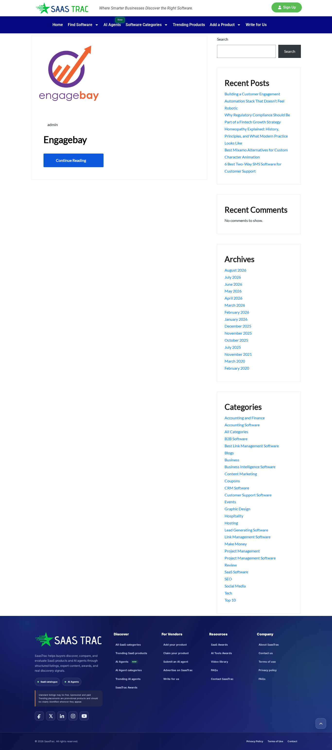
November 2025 (238, 333)
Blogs (229, 452)
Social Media (235, 586)
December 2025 (238, 326)
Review (231, 565)
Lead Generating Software (246, 530)
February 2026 (237, 312)
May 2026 (233, 291)
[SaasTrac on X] (50, 716)
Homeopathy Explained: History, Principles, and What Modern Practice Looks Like (256, 136)
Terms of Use (275, 741)
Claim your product (176, 653)
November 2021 (238, 354)
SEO (228, 578)
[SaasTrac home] (68, 639)
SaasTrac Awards (126, 687)
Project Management (242, 551)
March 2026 (235, 305)
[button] (286, 7)
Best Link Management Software (252, 445)
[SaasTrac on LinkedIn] (61, 716)
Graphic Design (237, 508)
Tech (228, 593)
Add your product (175, 644)
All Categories (236, 431)
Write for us (171, 679)
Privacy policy (268, 670)
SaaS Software (236, 571)
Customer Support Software (248, 495)
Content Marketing (241, 473)
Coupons (232, 480)
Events (230, 501)
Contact (292, 741)
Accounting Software (242, 424)
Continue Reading (71, 160)
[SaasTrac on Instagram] (73, 716)
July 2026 (233, 277)
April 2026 (233, 298)
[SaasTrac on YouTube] (84, 716)
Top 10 (230, 600)
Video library (219, 661)
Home (57, 24)
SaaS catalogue (49, 681)
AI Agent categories (128, 670)
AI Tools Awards (221, 653)
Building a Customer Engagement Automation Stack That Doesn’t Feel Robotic (254, 100)
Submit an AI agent (175, 661)
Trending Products (189, 24)
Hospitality (234, 515)
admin (52, 124)
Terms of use (267, 661)
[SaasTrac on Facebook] (39, 716)
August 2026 (235, 270)
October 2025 (236, 340)
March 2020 (235, 361)
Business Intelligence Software (250, 466)
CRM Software (237, 487)
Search (222, 39)
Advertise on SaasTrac (177, 670)
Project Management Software (250, 558)
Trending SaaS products (131, 653)
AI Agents (73, 681)
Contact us (266, 653)
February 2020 (237, 368)
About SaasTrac (269, 644)
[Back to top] (320, 723)
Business (232, 459)
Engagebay (65, 139)
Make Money (236, 543)
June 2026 (233, 284)
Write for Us (256, 24)
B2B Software (236, 438)
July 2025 (233, 347)
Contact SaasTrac (222, 679)
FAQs (214, 670)
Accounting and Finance (245, 417)
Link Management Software (248, 536)
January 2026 (236, 319)
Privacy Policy (254, 741)
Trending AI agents (127, 679)
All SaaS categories (128, 644)
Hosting (231, 523)
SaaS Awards (219, 644)
